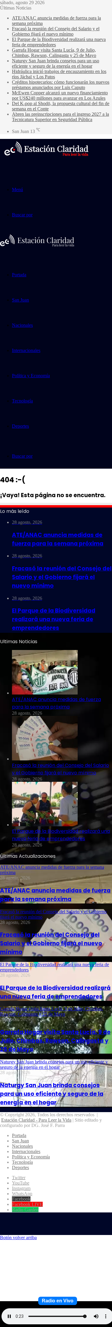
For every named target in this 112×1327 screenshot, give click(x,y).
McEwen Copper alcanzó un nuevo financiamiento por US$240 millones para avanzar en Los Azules (60, 95)
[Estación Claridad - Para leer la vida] (46, 159)
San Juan (20, 299)
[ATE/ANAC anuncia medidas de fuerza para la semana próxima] (45, 692)
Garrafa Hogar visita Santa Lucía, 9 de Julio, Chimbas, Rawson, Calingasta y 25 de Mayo (54, 52)
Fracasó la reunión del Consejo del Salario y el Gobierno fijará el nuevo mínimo (55, 31)
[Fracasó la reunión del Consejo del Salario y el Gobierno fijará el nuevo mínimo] (45, 758)
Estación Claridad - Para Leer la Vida (36, 1120)
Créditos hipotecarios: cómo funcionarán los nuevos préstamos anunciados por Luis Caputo (60, 85)
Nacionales (22, 325)
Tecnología (22, 400)
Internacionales (26, 350)
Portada (19, 274)
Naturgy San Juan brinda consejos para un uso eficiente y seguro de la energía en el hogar (55, 63)
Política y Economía (31, 375)
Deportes (20, 426)
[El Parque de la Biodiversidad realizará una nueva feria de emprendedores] (45, 824)
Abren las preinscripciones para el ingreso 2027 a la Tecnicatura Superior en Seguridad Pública (60, 117)
